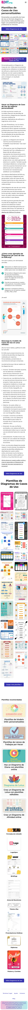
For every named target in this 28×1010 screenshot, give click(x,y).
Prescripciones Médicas (14, 933)
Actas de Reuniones (14, 900)
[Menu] (26, 2)
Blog (14, 998)
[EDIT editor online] (6, 2)
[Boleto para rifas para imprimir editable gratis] (14, 905)
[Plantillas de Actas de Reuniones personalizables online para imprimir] (14, 889)
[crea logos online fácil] (14, 844)
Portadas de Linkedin (14, 834)
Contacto (22, 993)
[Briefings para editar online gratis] (14, 865)
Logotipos (14, 852)
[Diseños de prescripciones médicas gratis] (14, 922)
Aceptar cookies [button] (11, 1007)
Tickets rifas (14, 909)
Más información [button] (19, 1004)
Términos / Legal (7, 993)
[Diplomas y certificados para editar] (14, 941)
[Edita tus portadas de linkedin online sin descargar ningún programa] (14, 830)
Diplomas (14, 947)
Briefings (14, 876)
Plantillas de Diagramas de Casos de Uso (14, 59)
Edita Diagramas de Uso (14, 29)
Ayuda (16, 993)
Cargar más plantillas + (14, 684)
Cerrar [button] (19, 1007)
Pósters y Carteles (14, 971)
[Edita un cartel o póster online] (14, 960)
